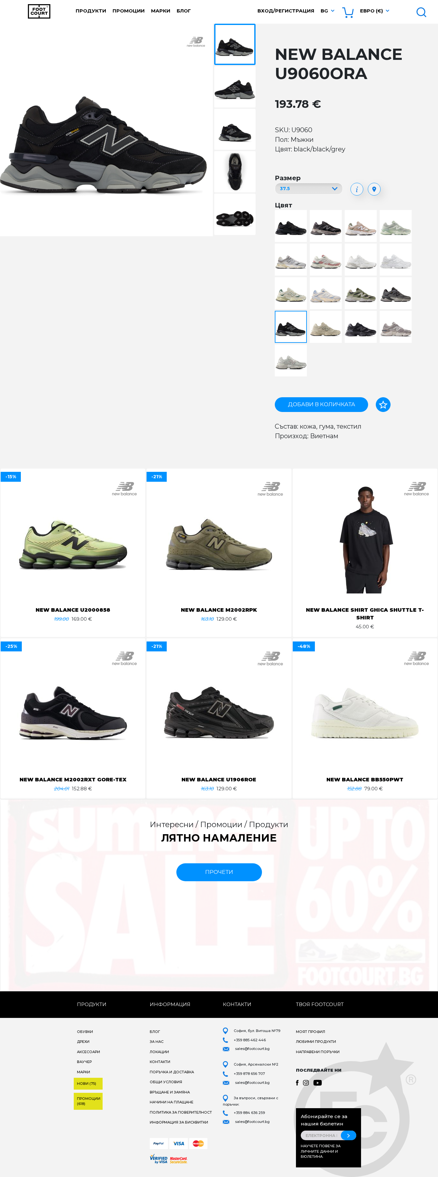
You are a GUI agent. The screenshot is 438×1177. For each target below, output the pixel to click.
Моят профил (310, 1031)
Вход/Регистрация (285, 11)
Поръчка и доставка (172, 1072)
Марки (160, 11)
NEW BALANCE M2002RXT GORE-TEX (73, 780)
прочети (219, 872)
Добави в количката (321, 404)
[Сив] (291, 260)
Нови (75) (86, 1083)
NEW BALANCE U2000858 (73, 610)
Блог (184, 11)
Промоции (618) (88, 1101)
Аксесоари (88, 1052)
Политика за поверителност (181, 1112)
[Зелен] (396, 226)
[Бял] (361, 260)
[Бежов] (291, 294)
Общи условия (166, 1082)
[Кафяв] (361, 226)
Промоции (129, 11)
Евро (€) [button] (371, 11)
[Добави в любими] (383, 404)
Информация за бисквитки (179, 1122)
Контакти (160, 1062)
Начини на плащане (171, 1102)
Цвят (283, 205)
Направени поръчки (318, 1052)
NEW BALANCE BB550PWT (364, 780)
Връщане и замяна (170, 1092)
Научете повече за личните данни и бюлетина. (321, 1151)
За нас (157, 1041)
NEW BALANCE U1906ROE (218, 780)
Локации (159, 1052)
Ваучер (84, 1062)
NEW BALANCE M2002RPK (219, 610)
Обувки (85, 1031)
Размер (288, 178)
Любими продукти (316, 1041)
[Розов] (326, 260)
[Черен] (291, 226)
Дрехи (83, 1041)
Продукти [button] (91, 11)
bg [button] (324, 11)
